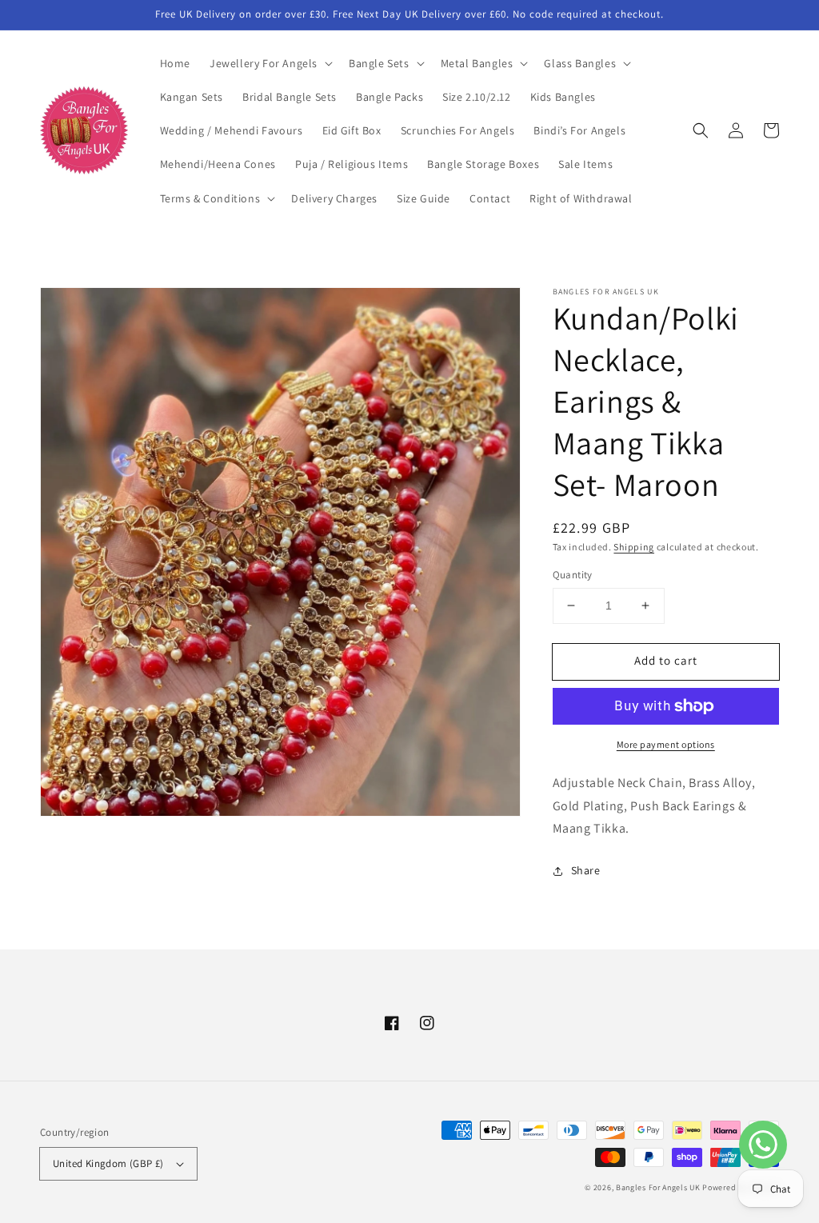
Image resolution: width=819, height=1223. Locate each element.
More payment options (666, 744)
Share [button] (586, 870)
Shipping (633, 547)
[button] (269, 63)
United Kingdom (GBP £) (108, 1163)
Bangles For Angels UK (659, 1187)
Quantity (573, 575)
